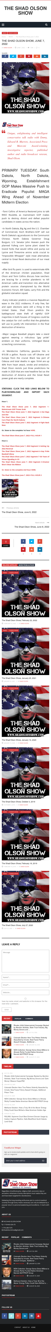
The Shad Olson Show (25, 10)
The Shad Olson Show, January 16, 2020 (19, 740)
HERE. (33, 430)
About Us (26, 1327)
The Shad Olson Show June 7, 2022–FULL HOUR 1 (22, 435)
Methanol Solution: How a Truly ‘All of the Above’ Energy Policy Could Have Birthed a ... (31, 1282)
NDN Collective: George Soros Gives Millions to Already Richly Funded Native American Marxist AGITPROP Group (31, 1052)
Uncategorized (25, 812)
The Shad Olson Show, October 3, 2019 (18, 801)
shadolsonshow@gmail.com (13, 1230)
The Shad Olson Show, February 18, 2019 (19, 863)
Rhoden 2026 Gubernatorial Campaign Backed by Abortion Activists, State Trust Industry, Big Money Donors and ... (31, 1027)
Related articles (10, 565)
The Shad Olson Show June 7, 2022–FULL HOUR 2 (22, 475)
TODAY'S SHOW (12, 33)
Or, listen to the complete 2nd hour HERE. (19, 470)
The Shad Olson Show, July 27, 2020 (17, 925)
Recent (7, 1018)
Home (33, 1327)
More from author (26, 565)
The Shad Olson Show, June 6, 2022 (19, 512)
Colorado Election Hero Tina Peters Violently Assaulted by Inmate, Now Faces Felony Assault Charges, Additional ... (30, 1039)
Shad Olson (8, 47)
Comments (29, 1018)
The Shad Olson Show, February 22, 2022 (19, 620)
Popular (18, 1018)
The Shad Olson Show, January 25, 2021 (19, 678)
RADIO (4, 33)
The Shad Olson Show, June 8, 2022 (31, 526)
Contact (17, 1327)
